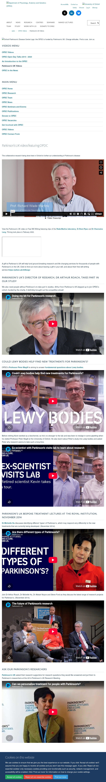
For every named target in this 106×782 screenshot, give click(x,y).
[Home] (8, 30)
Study (17, 26)
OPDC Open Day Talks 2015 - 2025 (17, 56)
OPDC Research (9, 93)
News (18, 22)
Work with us (30, 26)
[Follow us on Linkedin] (72, 13)
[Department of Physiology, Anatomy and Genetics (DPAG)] (28, 3)
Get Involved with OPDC (12, 125)
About (9, 22)
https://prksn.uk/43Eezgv (19, 269)
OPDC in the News (10, 70)
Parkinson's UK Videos (12, 65)
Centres (39, 22)
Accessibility (65, 4)
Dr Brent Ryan (82, 229)
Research (28, 22)
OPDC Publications (10, 111)
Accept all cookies (14, 777)
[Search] (98, 22)
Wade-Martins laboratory (66, 229)
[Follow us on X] (65, 13)
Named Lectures (65, 22)
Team (8, 26)
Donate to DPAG (47, 26)
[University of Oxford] (89, 4)
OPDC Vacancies (9, 120)
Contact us (74, 4)
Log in (88, 7)
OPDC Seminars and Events (14, 106)
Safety (75, 7)
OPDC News (7, 102)
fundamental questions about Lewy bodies (64, 367)
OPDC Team (7, 97)
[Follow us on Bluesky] (78, 13)
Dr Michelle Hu (8, 523)
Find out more (60, 777)
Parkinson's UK (9, 675)
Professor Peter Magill (18, 367)
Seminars (51, 22)
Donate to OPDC (9, 115)
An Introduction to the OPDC (14, 61)
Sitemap (94, 7)
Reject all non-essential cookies (38, 777)
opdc (13, 31)
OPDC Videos (22, 31)
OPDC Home (7, 88)
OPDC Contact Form (11, 134)
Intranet (81, 7)
